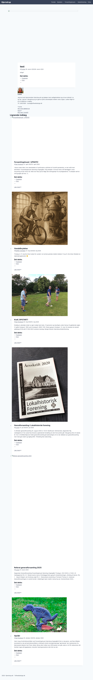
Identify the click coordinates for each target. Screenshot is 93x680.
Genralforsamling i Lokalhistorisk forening (32, 425)
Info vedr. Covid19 (23, 111)
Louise (23, 69)
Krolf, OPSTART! (21, 320)
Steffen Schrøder (20, 251)
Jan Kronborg (19, 164)
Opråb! (17, 636)
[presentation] (47, 137)
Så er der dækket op (24, 107)
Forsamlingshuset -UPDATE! (26, 162)
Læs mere (17, 187)
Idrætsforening (82, 2)
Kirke (89, 2)
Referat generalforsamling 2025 (27, 568)
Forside (53, 2)
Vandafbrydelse (21, 248)
